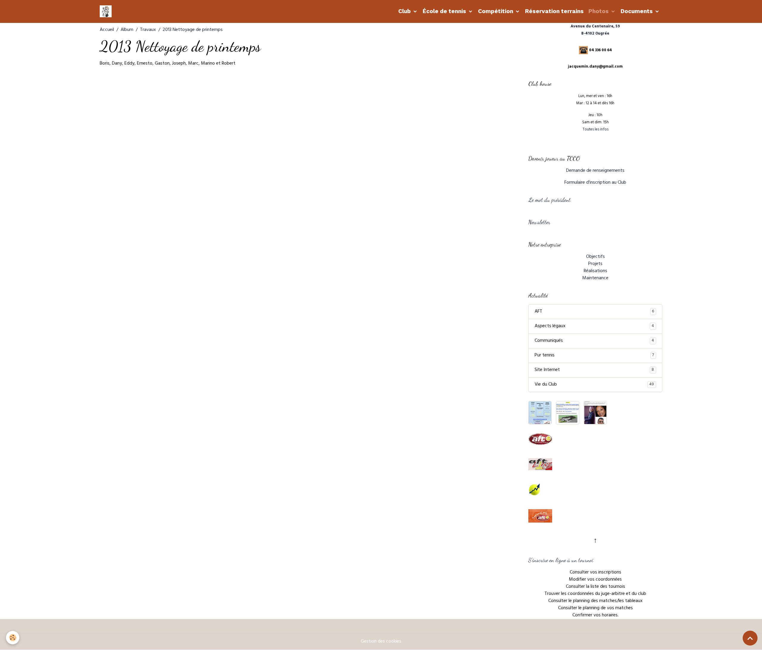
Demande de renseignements (595, 170)
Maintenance (595, 278)
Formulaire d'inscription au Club (595, 182)
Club (405, 11)
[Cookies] (12, 637)
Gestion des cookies (381, 641)
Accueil (107, 30)
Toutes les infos (595, 129)
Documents (637, 11)
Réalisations (595, 271)
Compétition (496, 11)
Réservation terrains (554, 11)
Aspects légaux (594, 326)
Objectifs (595, 256)
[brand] (107, 11)
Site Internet (594, 370)
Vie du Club (594, 384)
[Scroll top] (750, 638)
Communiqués (594, 340)
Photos (599, 11)
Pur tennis (594, 355)
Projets (595, 264)
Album (127, 30)
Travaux (148, 30)
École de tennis (445, 11)
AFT (594, 311)
